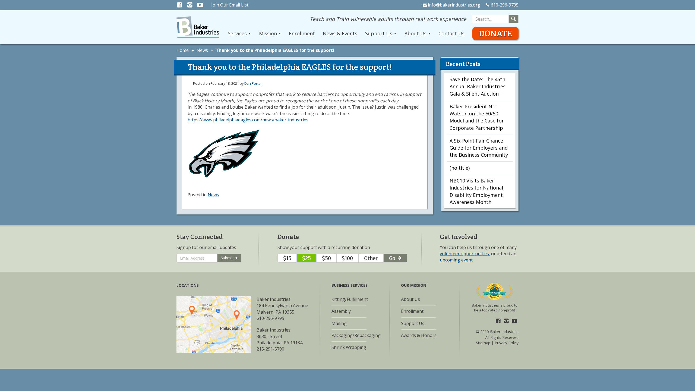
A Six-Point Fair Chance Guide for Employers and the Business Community (479, 147)
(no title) (460, 168)
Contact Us (451, 33)
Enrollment (302, 33)
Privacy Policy (507, 342)
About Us (410, 299)
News (202, 50)
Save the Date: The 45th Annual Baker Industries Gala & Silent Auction (478, 86)
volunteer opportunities (464, 254)
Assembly (341, 311)
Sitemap (483, 342)
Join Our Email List (229, 5)
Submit (227, 257)
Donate (495, 33)
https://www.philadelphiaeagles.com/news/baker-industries (248, 120)
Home (182, 50)
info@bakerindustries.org (454, 5)
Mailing (339, 323)
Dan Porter (253, 83)
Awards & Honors (419, 335)
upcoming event (456, 260)
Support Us (412, 323)
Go (393, 258)
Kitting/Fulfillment (349, 299)
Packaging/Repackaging (356, 335)
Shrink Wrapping (348, 347)
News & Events (340, 33)
